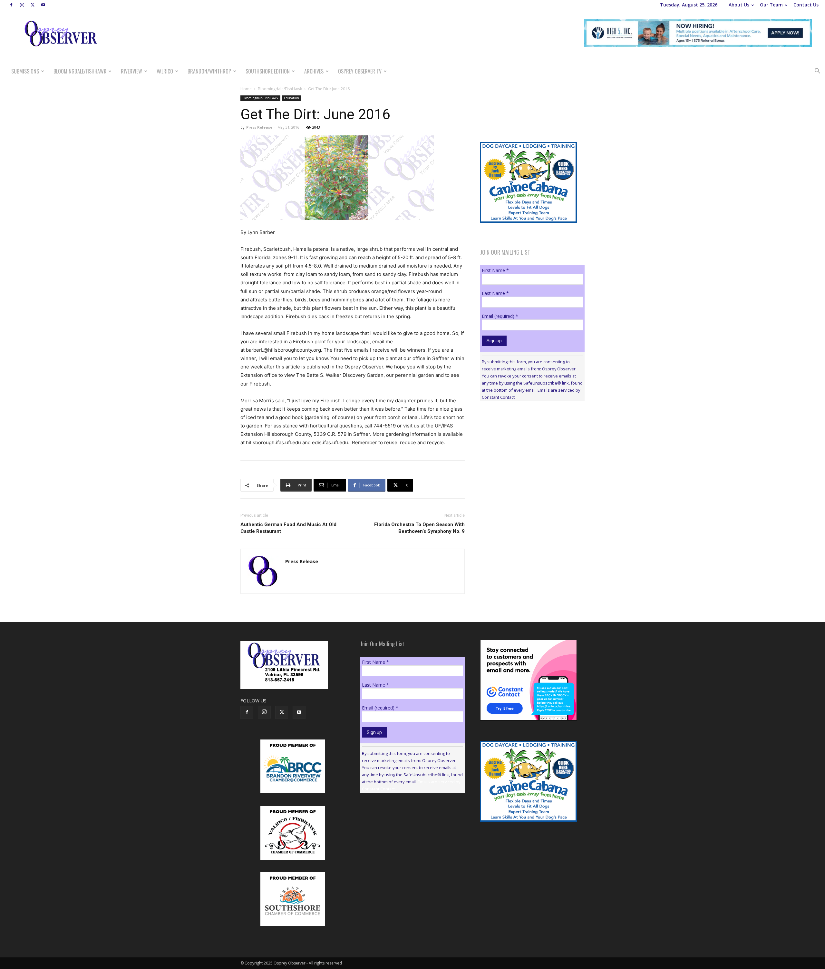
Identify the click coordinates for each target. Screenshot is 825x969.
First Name (495, 270)
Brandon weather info (528, 465)
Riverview (131, 71)
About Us (739, 5)
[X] (32, 5)
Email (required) (500, 316)
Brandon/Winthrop (209, 71)
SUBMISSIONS (25, 71)
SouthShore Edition (268, 71)
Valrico (165, 71)
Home (246, 89)
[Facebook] (11, 5)
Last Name (495, 293)
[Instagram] (22, 5)
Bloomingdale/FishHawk (79, 71)
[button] (817, 72)
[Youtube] (43, 5)
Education (291, 98)
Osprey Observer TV (360, 71)
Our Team (771, 5)
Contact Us (806, 5)
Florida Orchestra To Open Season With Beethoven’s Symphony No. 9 (419, 528)
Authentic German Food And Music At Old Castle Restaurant (288, 528)
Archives (314, 71)
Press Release (259, 127)
